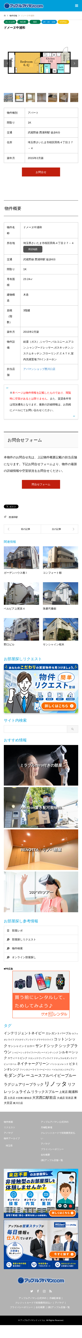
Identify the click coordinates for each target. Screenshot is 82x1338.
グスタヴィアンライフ (25, 1039)
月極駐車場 (46, 1127)
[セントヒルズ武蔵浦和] (22, 529)
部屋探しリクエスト (24, 939)
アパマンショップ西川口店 (39, 368)
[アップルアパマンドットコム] (23, 5)
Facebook (38, 1291)
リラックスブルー (45, 1092)
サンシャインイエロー (21, 1046)
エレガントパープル (58, 1033)
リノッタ (55, 1084)
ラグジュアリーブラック (24, 1084)
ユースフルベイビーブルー (53, 1075)
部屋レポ (17, 930)
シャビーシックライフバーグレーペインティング (35, 1052)
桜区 (35, 22)
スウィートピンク (17, 1058)
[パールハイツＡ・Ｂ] (59, 529)
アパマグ (8, 1133)
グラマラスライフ (44, 1039)
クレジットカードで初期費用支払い (33, 1302)
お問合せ (41, 172)
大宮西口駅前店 (44, 1098)
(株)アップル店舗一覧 (52, 1160)
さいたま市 (10, 22)
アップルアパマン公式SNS (54, 1122)
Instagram (44, 1291)
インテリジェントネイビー (24, 1033)
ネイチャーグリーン (33, 1064)
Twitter (31, 1291)
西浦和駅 (13, 517)
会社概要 (45, 1154)
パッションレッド (59, 1064)
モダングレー (17, 1075)
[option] (41, 63)
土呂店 (11, 1098)
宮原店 (69, 1097)
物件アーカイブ (12, 1138)
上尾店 (63, 1091)
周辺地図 (32, 249)
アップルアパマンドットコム (32, 1320)
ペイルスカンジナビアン (63, 1069)
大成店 (61, 1097)
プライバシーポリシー (52, 1149)
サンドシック (46, 1046)
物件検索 (17, 948)
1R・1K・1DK (49, 22)
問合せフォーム (41, 484)
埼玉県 (23, 22)
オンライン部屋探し (24, 957)
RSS (50, 1291)
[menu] (76, 5)
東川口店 (18, 1103)
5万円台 (63, 22)
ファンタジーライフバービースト (35, 1069)
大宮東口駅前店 (24, 1098)
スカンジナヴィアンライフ (40, 1058)
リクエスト (9, 1127)
